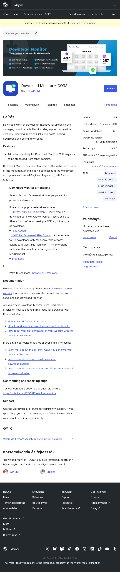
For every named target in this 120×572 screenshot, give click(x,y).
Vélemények (32, 104)
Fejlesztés (69, 104)
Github (52, 413)
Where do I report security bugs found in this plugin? (33, 439)
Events (95, 497)
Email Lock (17, 258)
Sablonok (37, 497)
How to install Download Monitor (27, 321)
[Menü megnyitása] (115, 4)
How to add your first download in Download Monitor (39, 326)
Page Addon (18, 230)
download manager (107, 192)
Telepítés (51, 104)
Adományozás (100, 502)
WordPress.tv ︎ (71, 508)
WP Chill (35, 91)
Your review (89, 237)
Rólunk (7, 491)
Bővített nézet (91, 207)
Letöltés (110, 88)
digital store (110, 173)
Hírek (6, 497)
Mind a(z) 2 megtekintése (104, 166)
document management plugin (107, 186)
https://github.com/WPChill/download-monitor (29, 393)
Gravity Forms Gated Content (28, 211)
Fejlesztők (67, 502)
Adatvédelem (10, 508)
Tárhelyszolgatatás (14, 502)
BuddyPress (11, 535)
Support (66, 497)
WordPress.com (13, 518)
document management (107, 179)
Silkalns (51, 471)
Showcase (38, 491)
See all (113, 237)
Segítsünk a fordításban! (82, 23)
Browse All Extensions (45, 272)
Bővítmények (40, 502)
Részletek (12, 104)
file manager (110, 198)
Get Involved (98, 491)
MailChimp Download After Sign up (31, 235)
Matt (7, 523)
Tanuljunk (67, 491)
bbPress (9, 529)
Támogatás (110, 104)
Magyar (14, 549)
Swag (95, 508)
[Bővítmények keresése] (36, 33)
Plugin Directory (11, 14)
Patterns (37, 508)
